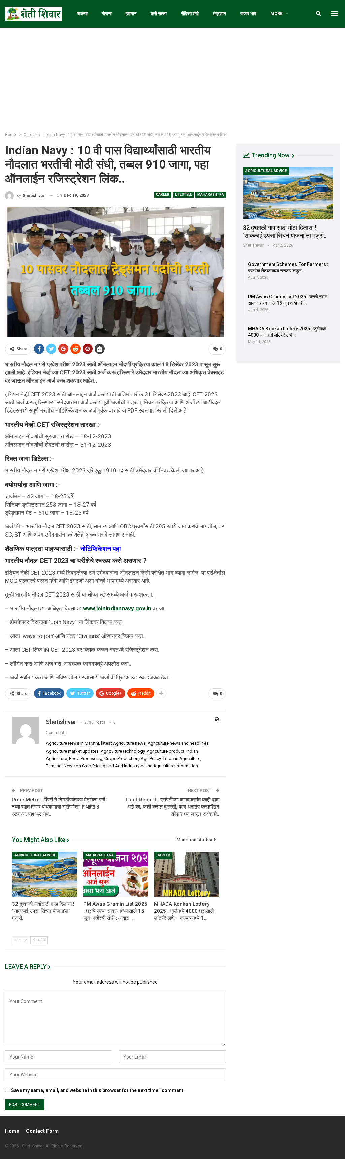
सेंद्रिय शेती (190, 13)
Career (162, 194)
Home (12, 1131)
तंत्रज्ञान (219, 13)
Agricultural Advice (35, 855)
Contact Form (42, 1131)
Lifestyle (183, 194)
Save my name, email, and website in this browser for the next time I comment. (98, 1090)
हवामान (131, 13)
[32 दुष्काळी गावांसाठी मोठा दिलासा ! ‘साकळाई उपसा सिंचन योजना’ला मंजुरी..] (44, 874)
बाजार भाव (248, 13)
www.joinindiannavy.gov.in (117, 608)
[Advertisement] (172, 78)
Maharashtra (210, 194)
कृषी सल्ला (159, 13)
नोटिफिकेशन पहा (101, 549)
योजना (107, 13)
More (276, 13)
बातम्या (82, 13)
